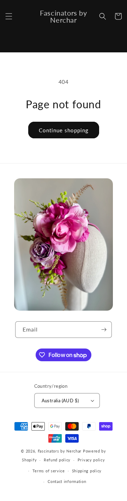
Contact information (67, 481)
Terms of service (48, 470)
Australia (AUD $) (60, 400)
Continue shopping (64, 130)
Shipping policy (87, 470)
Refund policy (57, 459)
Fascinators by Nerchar (60, 451)
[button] (9, 16)
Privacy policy (91, 459)
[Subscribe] (103, 329)
